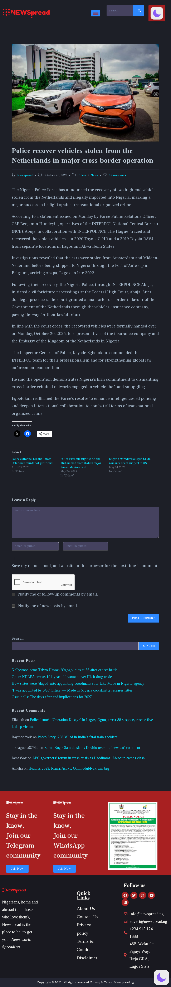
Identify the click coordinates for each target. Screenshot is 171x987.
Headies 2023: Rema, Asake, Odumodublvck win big (69, 768)
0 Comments (117, 175)
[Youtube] (151, 895)
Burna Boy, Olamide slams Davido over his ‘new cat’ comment (92, 748)
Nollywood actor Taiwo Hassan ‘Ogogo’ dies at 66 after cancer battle (64, 670)
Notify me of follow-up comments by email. (58, 594)
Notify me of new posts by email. (48, 606)
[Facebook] (125, 895)
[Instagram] (142, 895)
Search (18, 638)
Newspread (25, 175)
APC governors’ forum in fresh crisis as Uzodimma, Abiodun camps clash (88, 758)
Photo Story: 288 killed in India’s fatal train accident (77, 737)
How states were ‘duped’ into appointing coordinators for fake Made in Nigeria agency (78, 683)
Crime (82, 175)
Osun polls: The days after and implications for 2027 (52, 697)
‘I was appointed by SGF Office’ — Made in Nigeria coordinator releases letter (72, 690)
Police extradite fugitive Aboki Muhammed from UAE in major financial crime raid (80, 463)
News (94, 175)
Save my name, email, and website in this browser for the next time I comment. (85, 566)
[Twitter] (133, 895)
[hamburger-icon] (95, 13)
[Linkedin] (125, 902)
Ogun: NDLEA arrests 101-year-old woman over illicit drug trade (62, 677)
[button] (157, 13)
